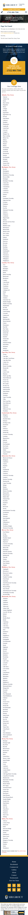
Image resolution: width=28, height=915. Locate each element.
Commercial (14, 867)
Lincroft (5, 664)
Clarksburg (5, 622)
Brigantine (5, 104)
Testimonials (14, 878)
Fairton (4, 426)
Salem (4, 846)
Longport (5, 132)
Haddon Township (7, 303)
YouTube (9, 889)
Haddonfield (6, 305)
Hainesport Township (8, 210)
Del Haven (5, 364)
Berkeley (5, 752)
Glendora (5, 297)
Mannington (6, 830)
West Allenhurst (6, 732)
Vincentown (6, 254)
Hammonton (6, 124)
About (14, 872)
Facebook (14, 885)
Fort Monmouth (6, 641)
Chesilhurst (5, 286)
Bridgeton (5, 415)
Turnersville (6, 338)
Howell (4, 651)
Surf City (5, 807)
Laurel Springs (6, 311)
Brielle (4, 620)
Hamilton (5, 122)
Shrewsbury (6, 721)
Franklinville (6, 469)
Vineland (5, 454)
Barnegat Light (6, 742)
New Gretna (6, 233)
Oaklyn (4, 323)
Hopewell (5, 541)
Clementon (5, 288)
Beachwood (6, 750)
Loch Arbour (6, 668)
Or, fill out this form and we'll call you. (14, 72)
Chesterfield (6, 184)
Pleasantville (6, 153)
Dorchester (5, 424)
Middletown (6, 682)
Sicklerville (5, 333)
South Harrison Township (9, 510)
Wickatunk (5, 736)
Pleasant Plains (6, 586)
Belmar (4, 616)
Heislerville (5, 432)
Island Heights (6, 760)
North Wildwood (7, 377)
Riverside (5, 243)
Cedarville (5, 417)
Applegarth (5, 569)
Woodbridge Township (8, 592)
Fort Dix (5, 208)
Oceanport (5, 703)
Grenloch (5, 477)
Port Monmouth (6, 707)
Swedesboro (6, 512)
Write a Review (2, 12)
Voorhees (5, 340)
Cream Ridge (6, 627)
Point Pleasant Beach (8, 797)
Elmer (4, 826)
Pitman (4, 504)
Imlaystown (6, 653)
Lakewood (5, 768)
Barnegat (5, 740)
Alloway (5, 820)
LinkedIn (14, 889)
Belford (5, 614)
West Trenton (6, 561)
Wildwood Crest (7, 409)
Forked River (6, 756)
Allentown (5, 604)
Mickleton (5, 489)
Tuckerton (5, 811)
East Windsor (6, 532)
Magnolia (5, 317)
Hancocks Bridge (7, 828)
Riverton (5, 245)
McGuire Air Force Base (9, 221)
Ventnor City (6, 165)
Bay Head (5, 744)
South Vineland (6, 452)
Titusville (5, 557)
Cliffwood (5, 623)
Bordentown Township (8, 175)
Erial (4, 294)
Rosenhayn (5, 448)
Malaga (4, 485)
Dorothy (5, 110)
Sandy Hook (6, 715)
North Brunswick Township (9, 582)
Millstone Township (7, 684)
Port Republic (6, 157)
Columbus (5, 188)
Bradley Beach (6, 618)
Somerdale (5, 334)
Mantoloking (6, 781)
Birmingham (6, 171)
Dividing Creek (6, 422)
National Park (6, 498)
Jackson (5, 762)
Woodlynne (5, 350)
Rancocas (5, 241)
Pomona (5, 155)
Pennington (5, 549)
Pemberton (5, 239)
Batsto (4, 101)
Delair (4, 292)
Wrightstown (6, 260)
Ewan (4, 467)
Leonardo (5, 662)
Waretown (5, 812)
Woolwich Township (8, 528)
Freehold (5, 643)
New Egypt (5, 785)
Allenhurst (5, 602)
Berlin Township (7, 274)
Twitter (18, 885)
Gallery (14, 870)
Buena (4, 106)
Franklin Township (7, 577)
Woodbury (5, 524)
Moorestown (6, 227)
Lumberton (5, 216)
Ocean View (6, 381)
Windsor (5, 565)
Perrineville (5, 705)
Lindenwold (6, 315)
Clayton (5, 463)
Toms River (6, 809)
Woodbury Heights (7, 526)
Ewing (4, 534)
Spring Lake (6, 723)
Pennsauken (6, 325)
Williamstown (6, 522)
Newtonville (6, 147)
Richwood (5, 506)
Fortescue (5, 428)
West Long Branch (7, 734)
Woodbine (5, 411)
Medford (5, 223)
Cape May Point (7, 360)
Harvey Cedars (6, 758)
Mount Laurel (6, 231)
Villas (4, 399)
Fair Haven (5, 637)
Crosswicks (5, 192)
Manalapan (5, 674)
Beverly (5, 169)
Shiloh (4, 450)
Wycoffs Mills (6, 594)
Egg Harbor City (7, 114)
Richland (5, 159)
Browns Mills (6, 177)
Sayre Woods (6, 588)
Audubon (5, 266)
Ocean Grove (6, 701)
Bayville (5, 746)
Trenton (5, 559)
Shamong (5, 249)
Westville (5, 520)
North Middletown (7, 696)
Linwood (5, 130)
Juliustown (5, 214)
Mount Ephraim (6, 321)
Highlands (5, 647)
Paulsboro (5, 502)
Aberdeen (5, 598)
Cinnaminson (6, 186)
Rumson (5, 713)
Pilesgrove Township (8, 840)
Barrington (5, 268)
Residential (14, 864)
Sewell (4, 508)
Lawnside (5, 313)
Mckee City (6, 138)
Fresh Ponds (6, 579)
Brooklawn (5, 278)
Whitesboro (5, 405)
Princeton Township (7, 553)
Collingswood (6, 290)
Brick (4, 754)
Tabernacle (5, 253)
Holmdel (5, 649)
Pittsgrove (5, 842)
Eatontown (5, 631)
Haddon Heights (7, 301)
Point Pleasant (6, 795)
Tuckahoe (5, 395)
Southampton (6, 251)
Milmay (5, 139)
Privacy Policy (17, 905)
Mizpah (5, 143)
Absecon (5, 97)
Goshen (5, 370)
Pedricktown (6, 834)
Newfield (5, 500)
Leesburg (5, 436)
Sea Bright (5, 717)
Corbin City (6, 362)
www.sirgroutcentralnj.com (7, 33)
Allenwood (5, 606)
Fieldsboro (5, 204)
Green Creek (6, 372)
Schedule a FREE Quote (14, 9)
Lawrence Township (8, 434)
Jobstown (5, 212)
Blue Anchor (6, 102)
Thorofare (5, 514)
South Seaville (6, 389)
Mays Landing (6, 136)
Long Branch (6, 672)
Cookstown (5, 190)
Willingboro (6, 258)
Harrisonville (6, 481)
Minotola (5, 141)
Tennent (5, 725)
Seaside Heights (7, 799)
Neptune (5, 692)
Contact (14, 875)
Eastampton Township (8, 198)
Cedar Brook (6, 282)
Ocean (4, 699)
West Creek (5, 814)
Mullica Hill (6, 496)
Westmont (5, 346)
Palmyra (5, 237)
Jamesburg (5, 580)
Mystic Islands (6, 783)
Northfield (5, 149)
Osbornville (6, 791)
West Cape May (7, 401)
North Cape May (7, 375)
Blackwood (5, 276)
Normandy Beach (7, 787)
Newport (5, 442)
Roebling (5, 247)
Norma (4, 832)
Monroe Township (7, 491)
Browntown (6, 571)
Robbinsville (6, 555)
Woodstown (6, 848)
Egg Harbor (6, 112)
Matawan (5, 680)
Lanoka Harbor (6, 770)
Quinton (5, 844)
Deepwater (5, 824)
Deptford (5, 465)
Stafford (5, 805)
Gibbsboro (5, 296)
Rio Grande (6, 383)
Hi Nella (5, 307)
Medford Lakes (6, 225)
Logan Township (7, 483)
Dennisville (5, 368)
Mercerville (5, 547)
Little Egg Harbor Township (9, 774)
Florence (5, 206)
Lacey (4, 764)
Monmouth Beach (7, 686)
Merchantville (6, 319)
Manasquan (5, 676)
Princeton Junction (7, 551)
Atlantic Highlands (7, 610)
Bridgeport (5, 459)
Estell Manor (6, 118)
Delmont (5, 420)
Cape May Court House (8, 358)
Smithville (5, 161)
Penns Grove (6, 836)
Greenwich (5, 430)
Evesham (5, 202)
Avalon (4, 354)
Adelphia (5, 600)
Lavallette (5, 772)
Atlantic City (6, 99)
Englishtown (6, 635)
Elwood (5, 116)
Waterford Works (7, 342)
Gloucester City (6, 299)
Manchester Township (8, 779)
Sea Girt (5, 719)
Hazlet (4, 645)
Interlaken (5, 655)
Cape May (5, 356)
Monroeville (6, 493)
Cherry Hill (5, 284)
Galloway (5, 120)
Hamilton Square (7, 538)
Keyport (5, 659)
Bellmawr (5, 270)
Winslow (5, 348)
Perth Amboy (6, 584)
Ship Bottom (6, 803)
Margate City (6, 134)
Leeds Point (6, 128)
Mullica (5, 145)
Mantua (5, 487)
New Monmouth (7, 694)
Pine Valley (5, 329)
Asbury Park (6, 608)
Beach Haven (6, 748)
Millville (5, 440)
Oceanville (5, 151)
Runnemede (6, 331)
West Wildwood (7, 403)
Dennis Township (7, 366)
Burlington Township (8, 181)
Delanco (5, 194)
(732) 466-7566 (13, 12)
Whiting (5, 816)
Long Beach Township (8, 775)
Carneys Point (6, 822)
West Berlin (6, 344)
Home (14, 862)
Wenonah (5, 516)
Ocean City (5, 379)
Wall (4, 731)
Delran (4, 196)
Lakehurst (5, 766)
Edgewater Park (7, 200)
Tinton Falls (6, 727)
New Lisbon (6, 235)
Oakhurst (5, 697)
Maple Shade (6, 217)
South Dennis (6, 387)
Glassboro (5, 473)
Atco (4, 264)
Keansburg (5, 657)
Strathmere (5, 393)
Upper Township (7, 397)
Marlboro (5, 678)
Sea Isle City (6, 385)
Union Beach (6, 729)
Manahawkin (6, 777)
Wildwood (5, 407)
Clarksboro (5, 461)
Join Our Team (14, 880)
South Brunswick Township (9, 590)
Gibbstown (5, 471)
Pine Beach (5, 793)
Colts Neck (5, 625)
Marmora (5, 374)
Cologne (5, 108)
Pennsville (5, 838)
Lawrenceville (6, 545)
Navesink (5, 690)
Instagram (9, 885)
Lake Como (6, 660)
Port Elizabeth (6, 444)
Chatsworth (5, 182)
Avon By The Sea (7, 612)
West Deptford (6, 518)
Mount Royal (6, 495)
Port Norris (5, 446)
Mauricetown (6, 438)
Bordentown (6, 173)
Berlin (4, 272)
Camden (5, 280)
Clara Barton (6, 575)
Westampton (6, 256)
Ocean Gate (6, 789)
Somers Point (6, 163)
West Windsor (6, 563)
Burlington (5, 179)
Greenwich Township (8, 475)
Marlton (5, 219)
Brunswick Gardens (7, 573)
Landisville (5, 126)
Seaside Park (6, 801)
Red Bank (5, 709)
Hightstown (6, 539)
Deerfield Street (6, 418)
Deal (4, 629)
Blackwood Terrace (7, 458)
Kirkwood (5, 309)
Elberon (5, 633)
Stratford (5, 336)
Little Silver (6, 666)
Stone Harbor (6, 391)
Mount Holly (6, 229)
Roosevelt (5, 711)
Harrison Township (7, 479)
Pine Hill (5, 327)
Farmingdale (6, 639)
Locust (4, 670)
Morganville (6, 688)
